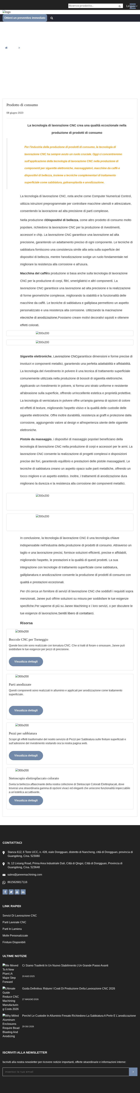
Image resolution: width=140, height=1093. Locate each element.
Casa (13, 47)
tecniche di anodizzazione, (40, 317)
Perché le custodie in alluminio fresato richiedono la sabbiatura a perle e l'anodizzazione (79, 1015)
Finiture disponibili (14, 942)
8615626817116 (17, 882)
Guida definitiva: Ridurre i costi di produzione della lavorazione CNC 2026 (68, 988)
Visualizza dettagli (26, 661)
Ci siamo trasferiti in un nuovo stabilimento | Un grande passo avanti (65, 965)
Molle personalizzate (15, 935)
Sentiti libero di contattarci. (76, 613)
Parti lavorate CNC (14, 922)
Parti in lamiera (12, 928)
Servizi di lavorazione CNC (20, 915)
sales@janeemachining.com (25, 874)
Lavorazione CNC (65, 356)
